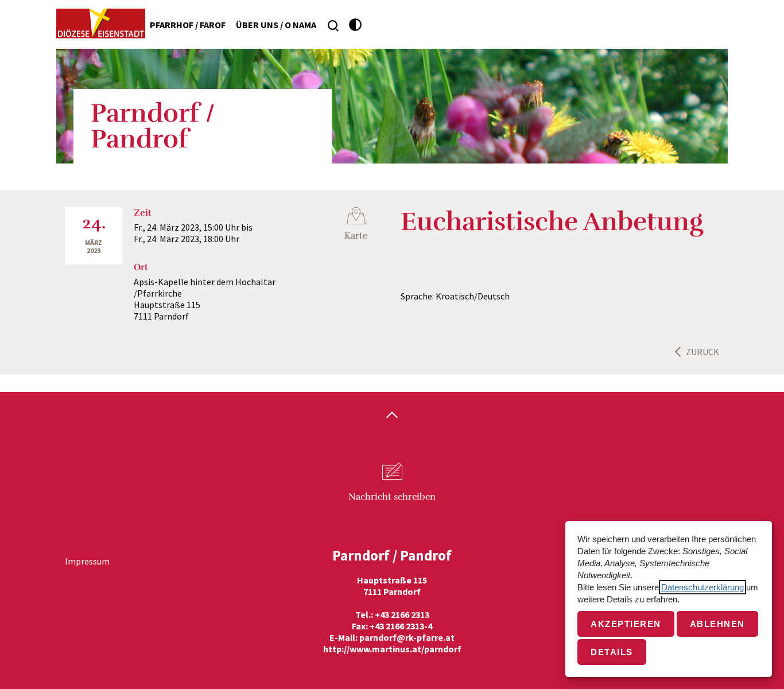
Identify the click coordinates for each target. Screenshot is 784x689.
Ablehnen (717, 624)
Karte (355, 236)
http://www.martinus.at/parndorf (392, 649)
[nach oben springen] (392, 416)
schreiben (392, 497)
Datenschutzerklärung (702, 587)
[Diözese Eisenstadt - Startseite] (100, 23)
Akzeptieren (626, 624)
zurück (702, 351)
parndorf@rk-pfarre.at (407, 637)
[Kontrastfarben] (355, 25)
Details (612, 652)
